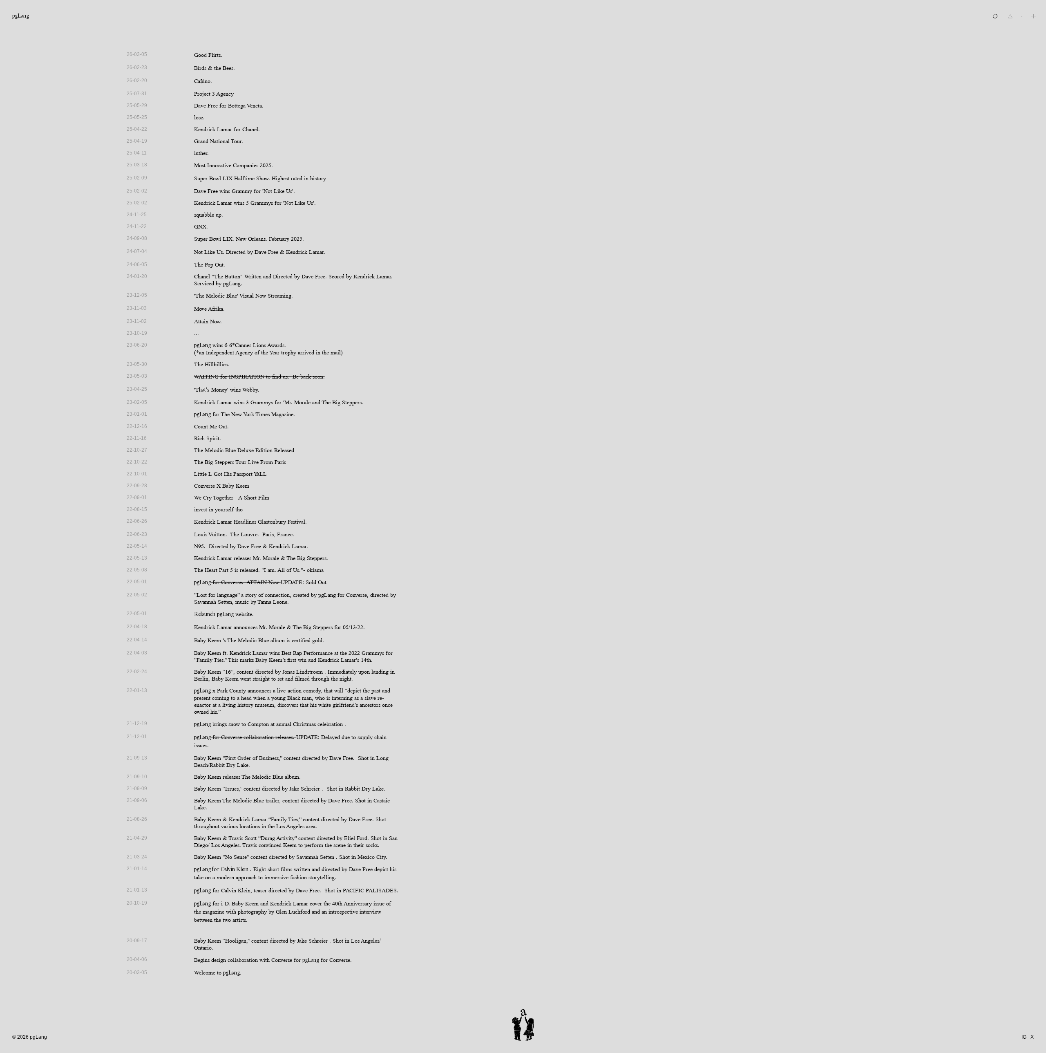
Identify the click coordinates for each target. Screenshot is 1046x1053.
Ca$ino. (203, 81)
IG (1023, 1037)
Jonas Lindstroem (302, 671)
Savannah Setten (315, 857)
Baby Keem (207, 640)
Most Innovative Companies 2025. (233, 165)
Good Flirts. (208, 55)
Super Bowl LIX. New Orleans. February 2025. (249, 238)
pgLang (20, 16)
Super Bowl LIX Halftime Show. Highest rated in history (260, 178)
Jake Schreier (305, 788)
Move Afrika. (209, 308)
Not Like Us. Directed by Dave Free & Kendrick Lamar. (259, 252)
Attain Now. (208, 321)
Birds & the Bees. (214, 68)
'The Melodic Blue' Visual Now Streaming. (243, 295)
